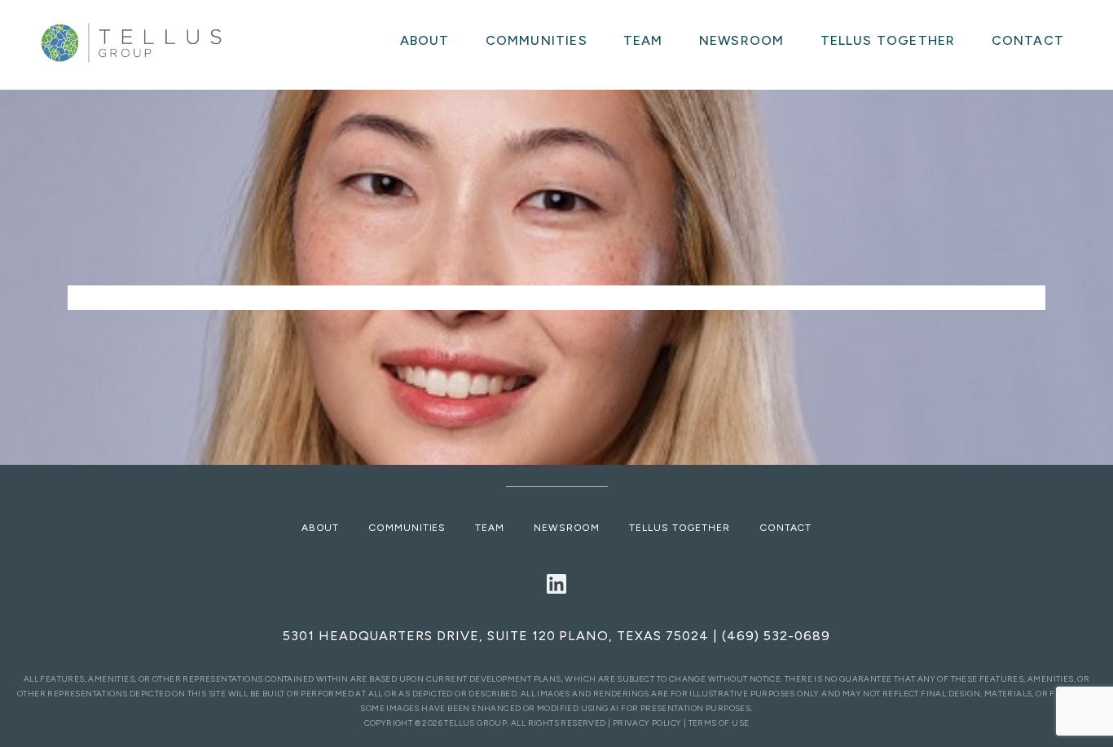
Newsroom (567, 527)
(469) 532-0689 (776, 635)
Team (489, 527)
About (320, 527)
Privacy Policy (647, 723)
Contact (785, 527)
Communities (407, 527)
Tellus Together (679, 527)
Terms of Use (719, 723)
